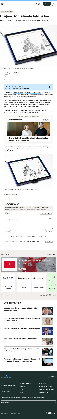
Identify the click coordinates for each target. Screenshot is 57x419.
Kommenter (16, 72)
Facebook (23, 386)
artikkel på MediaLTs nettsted (16, 110)
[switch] (50, 87)
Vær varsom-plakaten (24, 397)
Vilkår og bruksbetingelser (47, 389)
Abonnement (5, 402)
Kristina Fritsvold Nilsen (8, 385)
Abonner (47, 4)
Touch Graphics (18, 92)
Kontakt (3, 407)
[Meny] (54, 4)
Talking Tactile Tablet (33, 92)
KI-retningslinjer (43, 392)
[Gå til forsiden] (4, 4)
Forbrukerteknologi (7, 11)
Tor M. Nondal (5, 391)
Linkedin (22, 389)
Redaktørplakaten (39, 397)
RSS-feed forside (25, 383)
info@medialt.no (9, 151)
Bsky (21, 392)
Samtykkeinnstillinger (45, 386)
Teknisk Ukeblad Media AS (15, 413)
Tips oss (52, 376)
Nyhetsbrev (42, 383)
